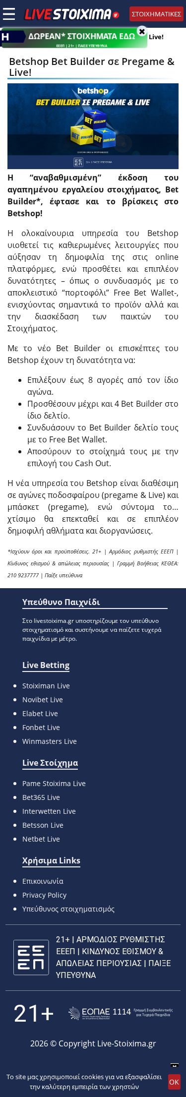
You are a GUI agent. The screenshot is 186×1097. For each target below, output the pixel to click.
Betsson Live (42, 825)
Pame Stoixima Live (54, 783)
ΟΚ (174, 1082)
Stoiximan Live (46, 685)
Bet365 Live (41, 797)
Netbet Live (41, 839)
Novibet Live (42, 699)
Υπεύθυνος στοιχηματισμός (68, 909)
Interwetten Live (49, 811)
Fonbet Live (41, 727)
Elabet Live (40, 713)
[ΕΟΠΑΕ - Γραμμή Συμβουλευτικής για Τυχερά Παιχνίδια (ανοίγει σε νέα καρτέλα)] (120, 1013)
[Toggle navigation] (8, 13)
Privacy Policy (44, 895)
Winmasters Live (49, 741)
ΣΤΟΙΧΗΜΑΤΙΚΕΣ (156, 13)
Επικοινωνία (42, 881)
